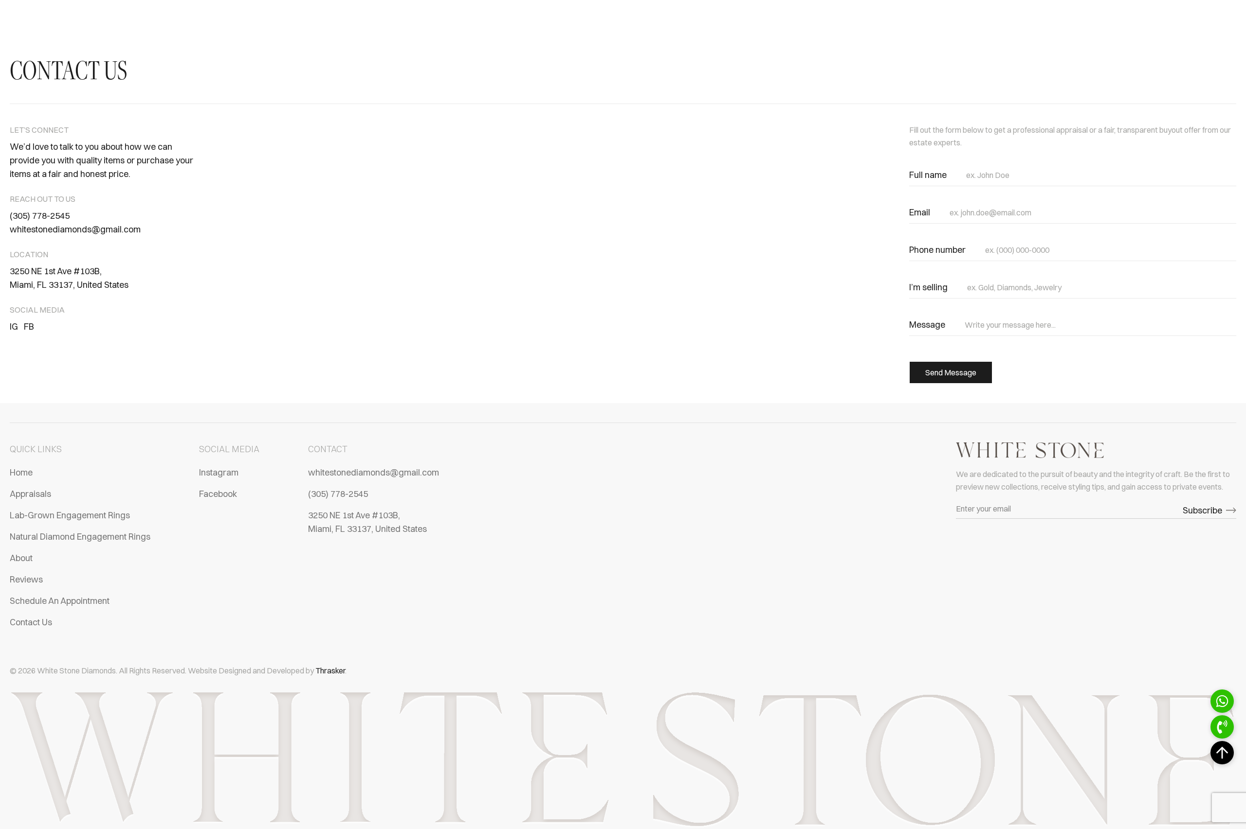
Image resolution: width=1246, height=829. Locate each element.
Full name (928, 174)
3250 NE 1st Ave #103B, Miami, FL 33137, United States (69, 277)
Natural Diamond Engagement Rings (80, 536)
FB (29, 326)
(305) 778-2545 (40, 215)
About (21, 558)
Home (21, 472)
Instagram (218, 472)
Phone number (937, 249)
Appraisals (30, 493)
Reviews (26, 579)
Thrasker (330, 670)
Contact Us (31, 622)
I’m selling (928, 287)
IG (14, 326)
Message (927, 324)
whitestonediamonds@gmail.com (75, 229)
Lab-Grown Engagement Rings (70, 515)
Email (919, 212)
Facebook (218, 493)
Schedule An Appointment (60, 600)
